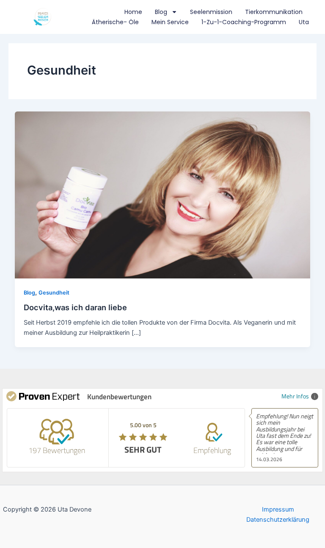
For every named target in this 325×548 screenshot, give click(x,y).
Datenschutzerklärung (277, 519)
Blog (161, 12)
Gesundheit (54, 292)
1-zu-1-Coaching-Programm (243, 22)
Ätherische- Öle (115, 22)
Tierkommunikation (274, 12)
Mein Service (170, 22)
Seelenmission (211, 12)
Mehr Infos (295, 396)
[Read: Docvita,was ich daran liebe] (163, 194)
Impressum (278, 509)
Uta (304, 22)
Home (133, 12)
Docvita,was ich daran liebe (75, 307)
